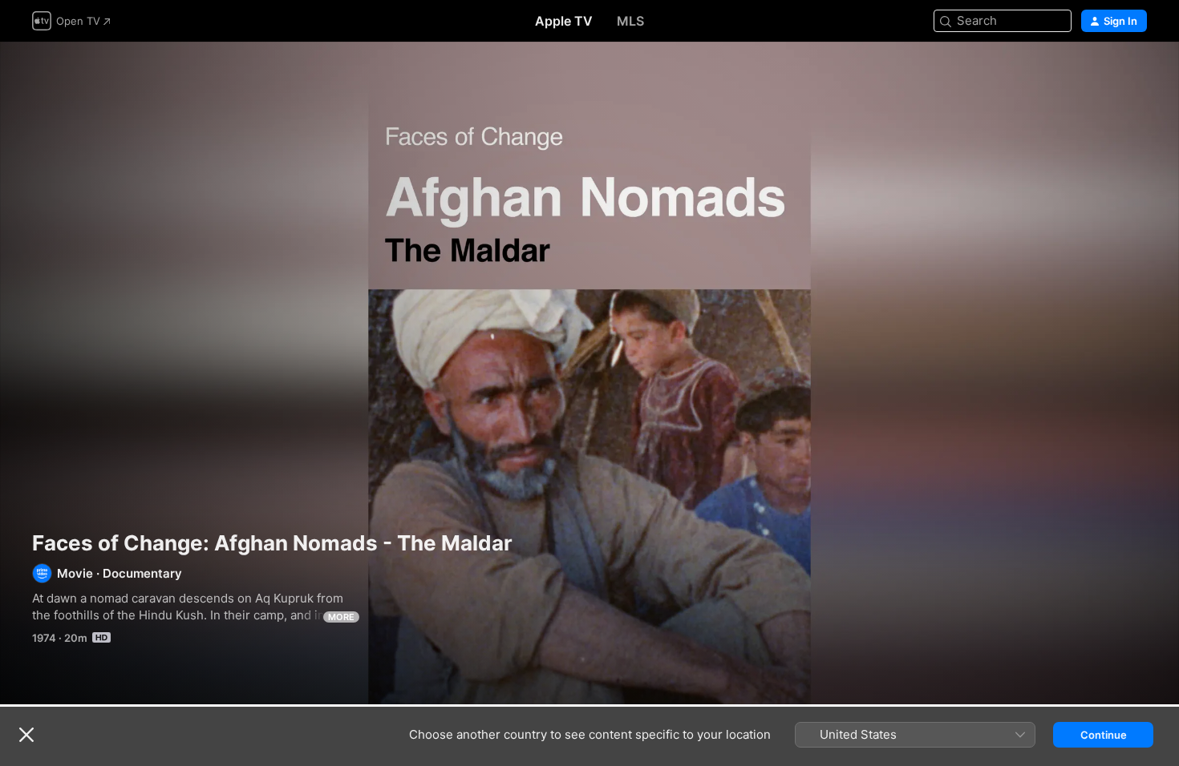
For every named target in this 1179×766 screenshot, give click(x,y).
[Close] (26, 735)
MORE (341, 617)
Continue (1103, 734)
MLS (630, 21)
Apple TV (564, 21)
